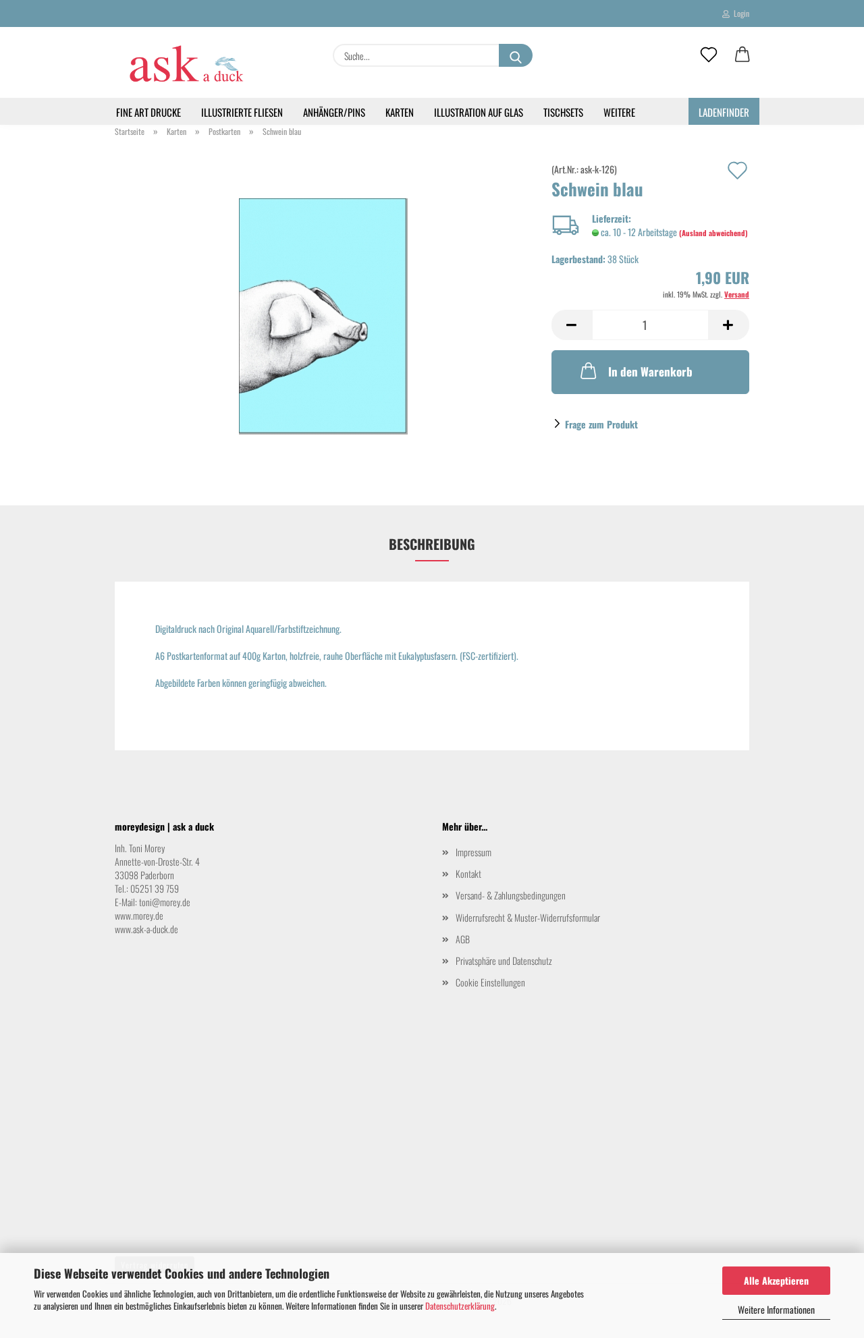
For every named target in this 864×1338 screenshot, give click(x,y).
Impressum (473, 852)
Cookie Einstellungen (490, 982)
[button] (742, 55)
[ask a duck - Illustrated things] (185, 62)
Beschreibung (432, 544)
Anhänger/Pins (334, 112)
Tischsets (563, 112)
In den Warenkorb (650, 371)
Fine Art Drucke (148, 112)
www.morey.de (139, 915)
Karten (399, 112)
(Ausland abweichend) (713, 232)
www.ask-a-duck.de (146, 929)
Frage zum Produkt (601, 424)
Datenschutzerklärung (460, 1305)
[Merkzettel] (709, 55)
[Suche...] (516, 55)
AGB (463, 939)
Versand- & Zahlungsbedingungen (511, 895)
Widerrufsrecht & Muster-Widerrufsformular (528, 917)
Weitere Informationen (776, 1309)
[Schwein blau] (323, 315)
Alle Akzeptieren (776, 1280)
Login (739, 13)
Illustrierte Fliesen (242, 112)
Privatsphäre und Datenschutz (504, 960)
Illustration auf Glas (478, 112)
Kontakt (468, 873)
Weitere (619, 112)
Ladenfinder (724, 112)
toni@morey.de (164, 902)
